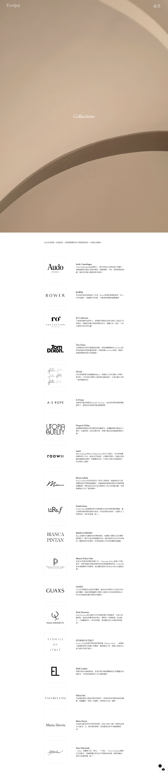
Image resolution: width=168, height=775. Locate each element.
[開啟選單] (158, 5)
